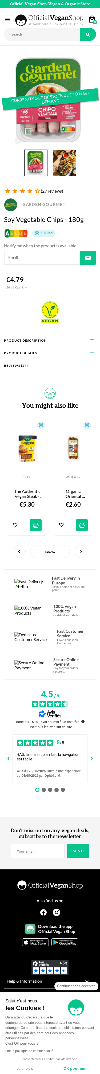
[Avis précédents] (8, 759)
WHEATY (73, 477)
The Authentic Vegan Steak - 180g (27, 494)
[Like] (15, 525)
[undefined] (83, 721)
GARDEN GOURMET (43, 204)
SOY (26, 477)
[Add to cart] (36, 525)
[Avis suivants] (91, 759)
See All (50, 551)
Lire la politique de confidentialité (29, 1051)
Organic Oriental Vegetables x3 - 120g (73, 494)
